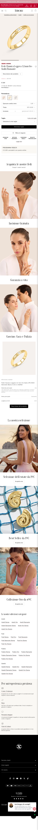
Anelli (19, 15)
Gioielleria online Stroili (10, 15)
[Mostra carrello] (35, 10)
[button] (19, 140)
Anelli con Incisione (28, 15)
